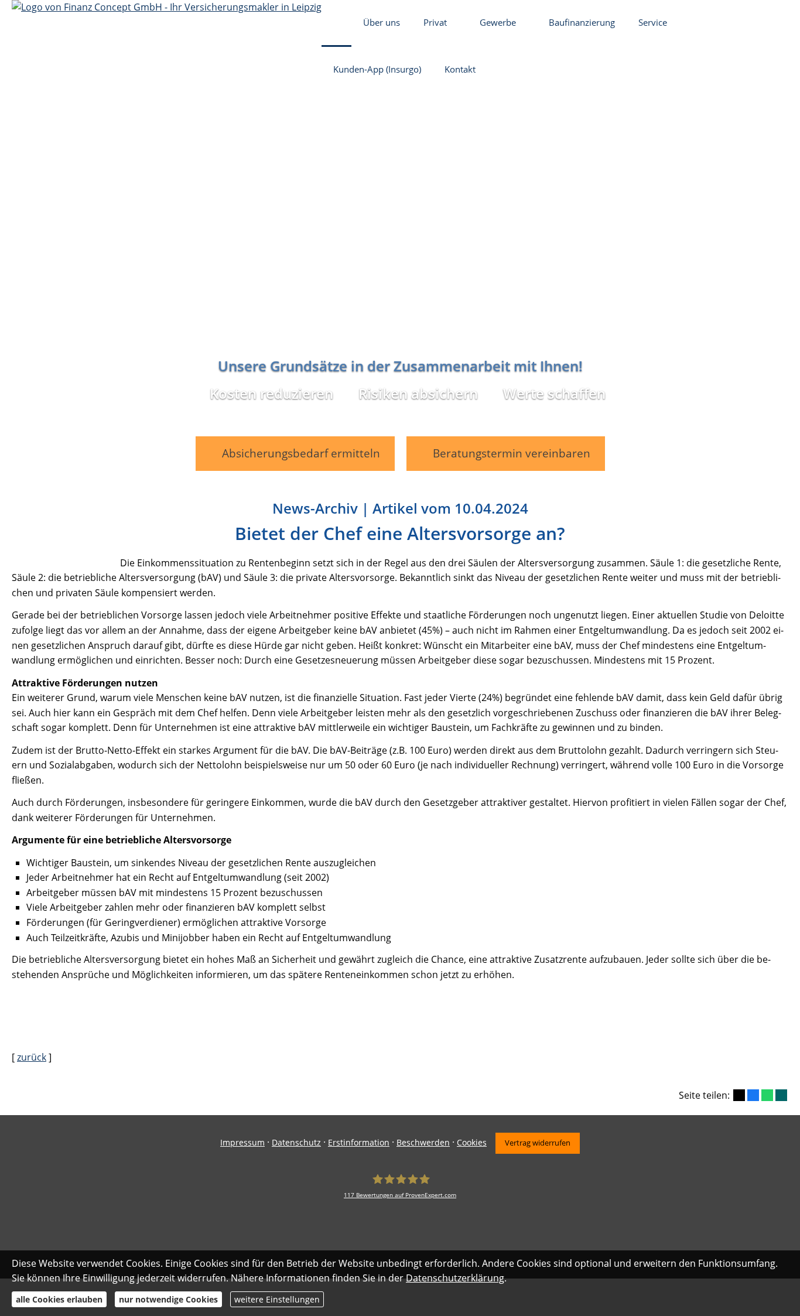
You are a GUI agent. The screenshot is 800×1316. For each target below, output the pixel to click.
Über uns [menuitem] (381, 22)
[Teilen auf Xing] (781, 1095)
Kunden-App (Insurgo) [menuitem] (377, 69)
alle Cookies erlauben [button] (59, 1299)
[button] (400, 470)
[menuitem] (336, 23)
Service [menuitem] (652, 22)
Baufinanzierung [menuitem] (582, 22)
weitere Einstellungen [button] (277, 1299)
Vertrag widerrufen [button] (537, 1142)
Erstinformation (358, 1142)
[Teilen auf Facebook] (753, 1095)
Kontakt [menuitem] (460, 69)
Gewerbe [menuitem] (498, 22)
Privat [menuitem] (435, 22)
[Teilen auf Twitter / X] (739, 1095)
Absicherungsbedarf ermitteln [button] (301, 453)
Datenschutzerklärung (455, 1277)
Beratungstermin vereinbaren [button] (511, 453)
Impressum (242, 1142)
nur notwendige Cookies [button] (168, 1299)
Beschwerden (423, 1142)
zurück (31, 1057)
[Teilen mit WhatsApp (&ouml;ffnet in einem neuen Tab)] (767, 1095)
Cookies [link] (472, 1142)
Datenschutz (296, 1142)
